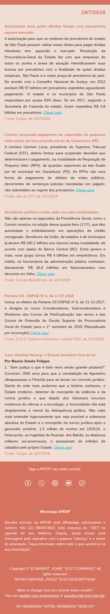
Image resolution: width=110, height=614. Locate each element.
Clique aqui (52, 112)
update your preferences (39, 595)
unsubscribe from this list (84, 595)
